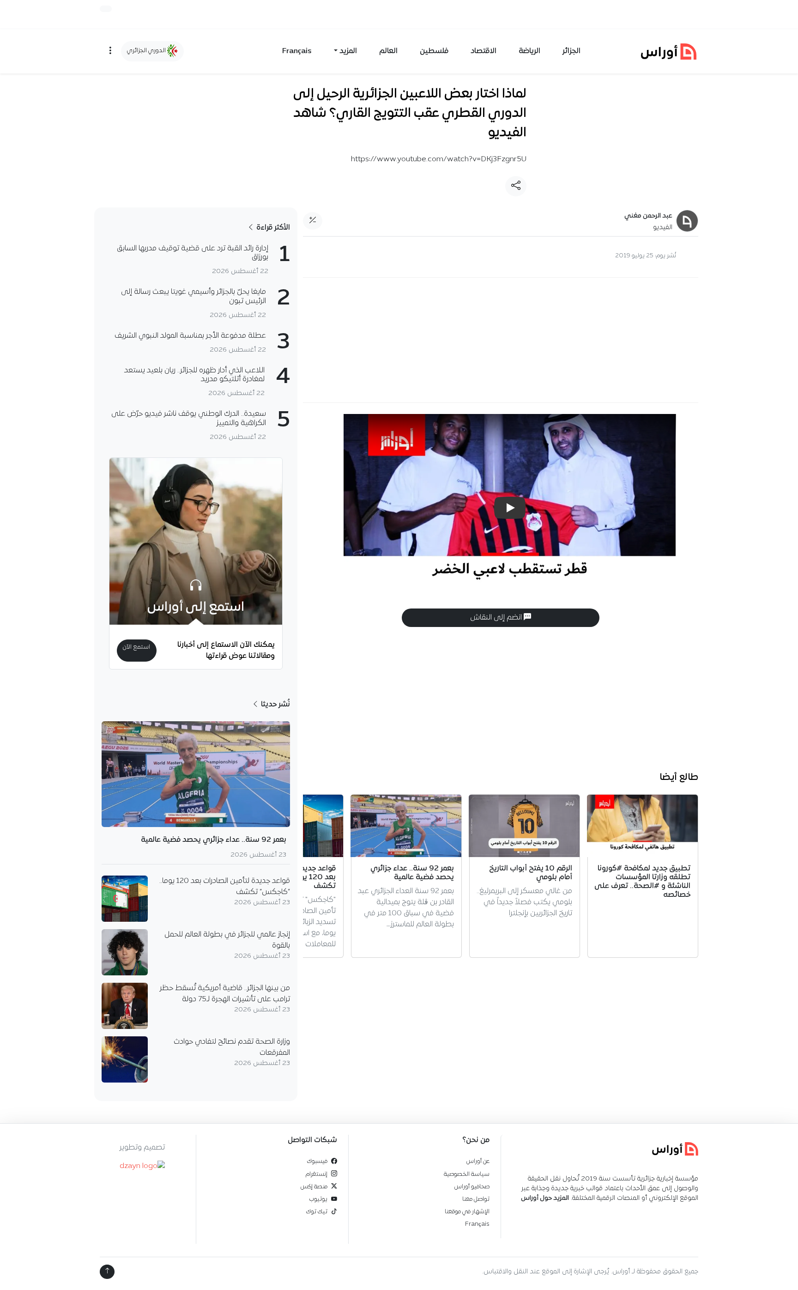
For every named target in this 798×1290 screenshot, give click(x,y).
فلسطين (434, 51)
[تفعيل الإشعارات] (106, 9)
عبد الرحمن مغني (648, 216)
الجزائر (571, 51)
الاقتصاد (483, 51)
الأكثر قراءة (272, 227)
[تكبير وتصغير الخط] (312, 221)
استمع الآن (136, 647)
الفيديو (662, 227)
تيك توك (316, 1211)
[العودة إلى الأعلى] (107, 1272)
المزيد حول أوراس (545, 1198)
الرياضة (529, 51)
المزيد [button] (348, 51)
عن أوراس (478, 1161)
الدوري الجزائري (147, 50)
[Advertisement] (500, 340)
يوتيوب (318, 1199)
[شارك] (515, 186)
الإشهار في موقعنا (467, 1211)
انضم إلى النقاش (497, 617)
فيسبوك (317, 1161)
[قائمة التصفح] (110, 51)
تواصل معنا (476, 1199)
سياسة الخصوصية (467, 1174)
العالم (388, 51)
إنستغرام (316, 1174)
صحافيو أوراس (472, 1186)
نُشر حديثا (274, 704)
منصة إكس (314, 1186)
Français (297, 51)
